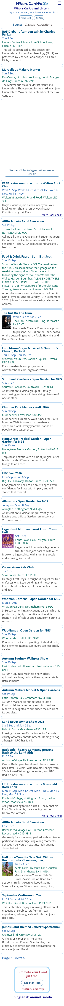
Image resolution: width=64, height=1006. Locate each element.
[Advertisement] (32, 133)
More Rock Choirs (52, 215)
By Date (39, 17)
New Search (26, 17)
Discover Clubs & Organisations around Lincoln (32, 172)
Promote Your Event (33, 974)
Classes (30, 25)
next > (20, 958)
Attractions (44, 25)
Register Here (32, 982)
